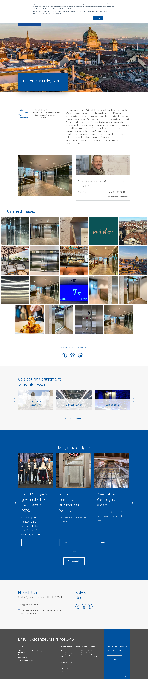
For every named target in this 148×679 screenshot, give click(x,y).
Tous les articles (74, 561)
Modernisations (88, 646)
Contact (114, 659)
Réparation (64, 671)
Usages (63, 651)
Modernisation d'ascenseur (89, 651)
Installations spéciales (67, 655)
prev (14, 400)
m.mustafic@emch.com (25, 660)
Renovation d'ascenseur (88, 653)
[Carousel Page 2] (74, 551)
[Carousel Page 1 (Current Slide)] (72, 551)
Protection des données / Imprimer (118, 676)
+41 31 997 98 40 (118, 192)
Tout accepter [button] (98, 18)
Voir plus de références (74, 418)
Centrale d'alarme (66, 667)
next (133, 400)
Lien (27, 542)
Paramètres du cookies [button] (85, 18)
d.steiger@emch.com (119, 197)
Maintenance (66, 662)
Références (64, 657)
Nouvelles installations (70, 646)
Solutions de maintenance (69, 669)
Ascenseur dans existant (89, 657)
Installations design (67, 653)
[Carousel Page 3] (76, 551)
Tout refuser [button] (109, 18)
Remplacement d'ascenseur (89, 655)
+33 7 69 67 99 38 (23, 657)
